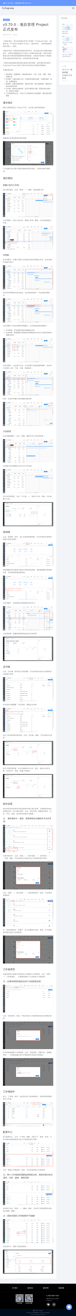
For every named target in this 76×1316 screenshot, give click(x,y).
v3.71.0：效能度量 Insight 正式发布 (67, 73)
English (41, 1310)
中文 (36, 1310)
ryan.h (15, 35)
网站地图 (61, 1288)
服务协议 (30, 1288)
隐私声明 (45, 1288)
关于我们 (15, 1288)
